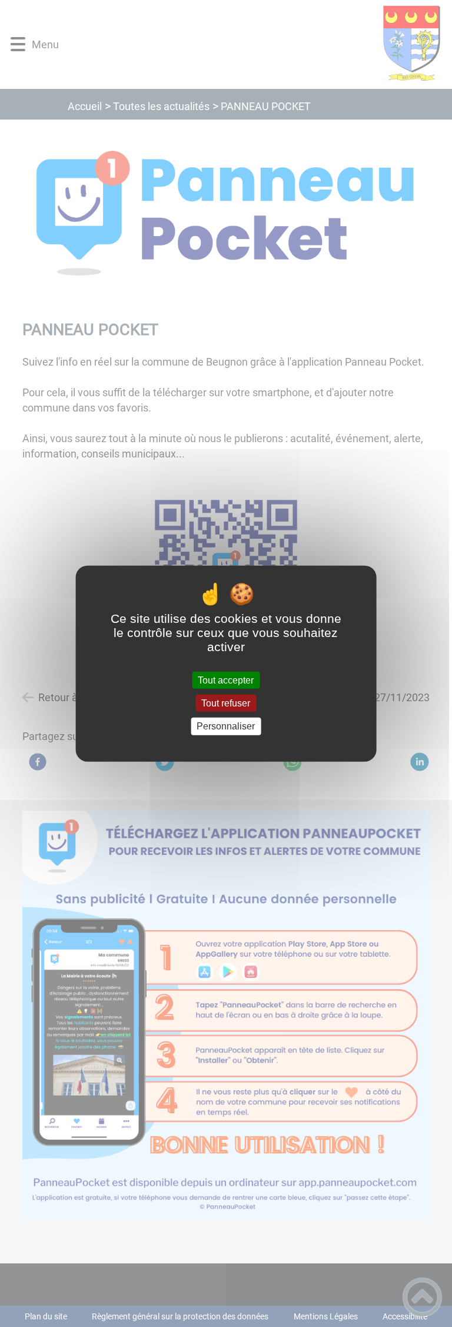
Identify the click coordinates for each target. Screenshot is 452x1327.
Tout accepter (226, 680)
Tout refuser (225, 703)
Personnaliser (226, 726)
